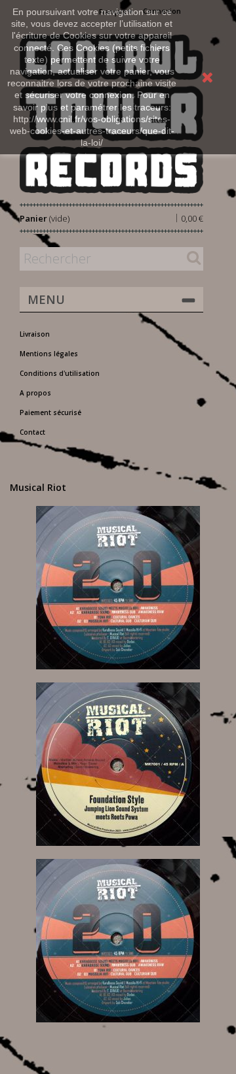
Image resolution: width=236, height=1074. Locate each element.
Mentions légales (49, 353)
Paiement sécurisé (50, 412)
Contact (32, 432)
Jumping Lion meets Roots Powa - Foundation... (118, 759)
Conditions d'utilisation (60, 373)
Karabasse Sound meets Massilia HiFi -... (118, 583)
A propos (35, 392)
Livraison (35, 334)
